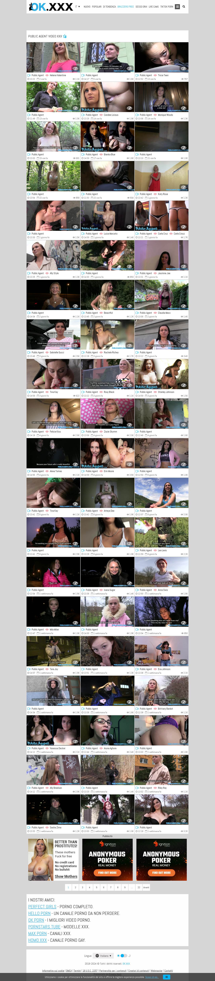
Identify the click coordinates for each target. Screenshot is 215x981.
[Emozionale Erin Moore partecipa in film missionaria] (107, 453)
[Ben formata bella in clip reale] (107, 176)
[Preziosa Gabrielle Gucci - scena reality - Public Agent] (53, 334)
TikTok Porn (166, 6)
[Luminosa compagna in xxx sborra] (161, 493)
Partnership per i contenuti (112, 970)
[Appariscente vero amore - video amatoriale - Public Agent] (161, 136)
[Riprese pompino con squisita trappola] (107, 532)
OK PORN (36, 920)
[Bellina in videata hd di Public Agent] (107, 57)
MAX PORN (37, 933)
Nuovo (87, 6)
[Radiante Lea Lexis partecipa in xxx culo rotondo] (161, 532)
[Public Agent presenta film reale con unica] (161, 809)
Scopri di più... (152, 977)
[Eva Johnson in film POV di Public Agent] (161, 651)
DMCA (69, 970)
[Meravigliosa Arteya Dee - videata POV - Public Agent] (107, 493)
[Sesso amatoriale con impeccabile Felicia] (53, 414)
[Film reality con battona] (161, 414)
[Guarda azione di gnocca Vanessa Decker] (53, 730)
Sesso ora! (141, 6)
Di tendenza (109, 6)
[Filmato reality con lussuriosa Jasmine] (161, 255)
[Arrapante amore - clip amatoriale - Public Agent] (53, 572)
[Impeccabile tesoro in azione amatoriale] (107, 691)
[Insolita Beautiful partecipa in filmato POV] (107, 295)
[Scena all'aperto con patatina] (53, 97)
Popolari (96, 6)
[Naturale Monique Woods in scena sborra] (161, 97)
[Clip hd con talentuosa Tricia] (161, 57)
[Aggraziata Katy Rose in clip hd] (161, 176)
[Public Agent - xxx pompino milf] (107, 136)
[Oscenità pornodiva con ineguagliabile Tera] (53, 651)
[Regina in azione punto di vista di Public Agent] (161, 730)
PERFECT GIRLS (42, 907)
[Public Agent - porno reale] (107, 651)
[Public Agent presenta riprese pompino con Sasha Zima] (53, 809)
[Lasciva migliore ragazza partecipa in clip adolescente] (53, 532)
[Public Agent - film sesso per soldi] (53, 57)
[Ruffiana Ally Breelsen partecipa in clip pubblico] (53, 770)
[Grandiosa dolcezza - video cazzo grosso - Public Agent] (161, 453)
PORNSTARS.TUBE (44, 927)
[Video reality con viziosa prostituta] (107, 255)
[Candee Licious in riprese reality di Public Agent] (107, 97)
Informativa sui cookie (53, 970)
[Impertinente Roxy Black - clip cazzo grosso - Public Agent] (107, 374)
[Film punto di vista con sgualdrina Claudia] (161, 295)
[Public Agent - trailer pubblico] (53, 216)
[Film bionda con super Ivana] (107, 572)
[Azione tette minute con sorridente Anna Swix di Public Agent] (161, 572)
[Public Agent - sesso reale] (53, 493)
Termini (77, 970)
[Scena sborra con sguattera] (53, 691)
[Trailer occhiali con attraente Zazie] (107, 414)
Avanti (146, 887)
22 (139, 887)
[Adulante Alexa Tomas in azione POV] (53, 453)
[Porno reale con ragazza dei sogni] (161, 334)
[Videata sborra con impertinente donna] (107, 809)
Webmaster (157, 970)
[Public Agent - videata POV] (53, 295)
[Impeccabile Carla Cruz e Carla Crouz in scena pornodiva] (161, 216)
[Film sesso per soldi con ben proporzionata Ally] (53, 255)
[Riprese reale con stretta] (107, 612)
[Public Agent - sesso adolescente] (161, 770)
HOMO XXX (37, 940)
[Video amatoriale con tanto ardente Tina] (53, 374)
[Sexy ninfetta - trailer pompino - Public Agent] (53, 136)
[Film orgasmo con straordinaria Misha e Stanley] (161, 374)
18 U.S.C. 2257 (90, 970)
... (132, 887)
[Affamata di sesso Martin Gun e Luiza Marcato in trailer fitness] (107, 216)
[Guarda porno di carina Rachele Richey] (107, 334)
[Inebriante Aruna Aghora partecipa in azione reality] (107, 730)
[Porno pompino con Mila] (53, 612)
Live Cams (154, 6)
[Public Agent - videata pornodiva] (161, 691)
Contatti (168, 970)
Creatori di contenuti (138, 970)
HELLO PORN (39, 913)
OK (166, 977)
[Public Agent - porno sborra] (107, 770)
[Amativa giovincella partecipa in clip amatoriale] (161, 612)
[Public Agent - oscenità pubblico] (53, 176)
